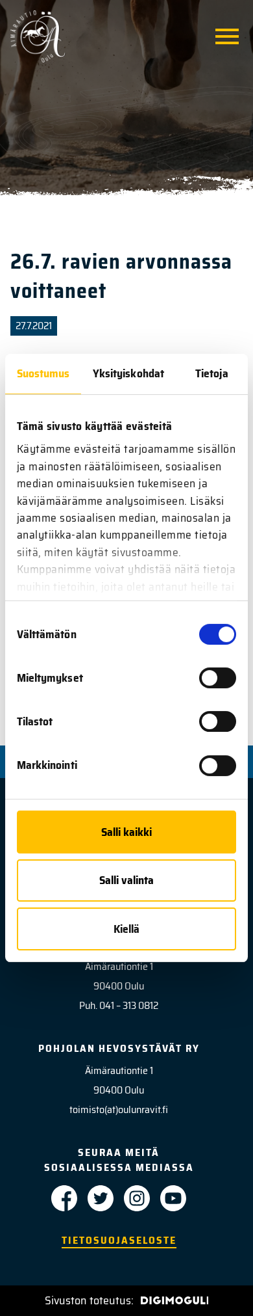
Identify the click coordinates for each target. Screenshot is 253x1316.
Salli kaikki (126, 832)
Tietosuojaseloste (119, 1240)
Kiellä (126, 929)
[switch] (217, 677)
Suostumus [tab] (43, 373)
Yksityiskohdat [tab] (128, 373)
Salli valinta (126, 880)
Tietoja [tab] (211, 373)
